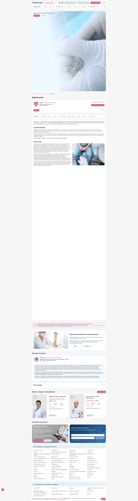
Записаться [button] (52, 415)
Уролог (75, 346)
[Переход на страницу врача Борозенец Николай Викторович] (103, 415)
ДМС (98, 6)
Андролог (87, 346)
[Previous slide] (32, 406)
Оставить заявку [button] (47, 440)
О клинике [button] (69, 6)
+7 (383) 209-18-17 (49, 2)
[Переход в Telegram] (59, 3)
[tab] (36, 116)
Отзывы (75, 6)
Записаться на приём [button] (99, 325)
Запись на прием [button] (96, 2)
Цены (54, 6)
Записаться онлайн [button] (38, 440)
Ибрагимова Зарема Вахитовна (53, 357)
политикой (58, 498)
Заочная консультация (84, 2)
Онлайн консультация (71, 2)
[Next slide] (106, 406)
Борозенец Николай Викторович (92, 397)
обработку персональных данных (85, 440)
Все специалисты (101, 391)
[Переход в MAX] (62, 3)
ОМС (95, 6)
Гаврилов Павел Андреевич (57, 396)
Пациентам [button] (62, 6)
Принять (103, 498)
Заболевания (84, 6)
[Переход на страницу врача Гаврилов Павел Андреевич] (66, 415)
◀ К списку (36, 110)
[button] (2, 489)
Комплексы (90, 6)
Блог (79, 6)
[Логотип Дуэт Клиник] (37, 3)
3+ (55, 401)
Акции (57, 6)
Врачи (50, 6)
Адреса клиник (37, 6)
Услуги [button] (45, 6)
